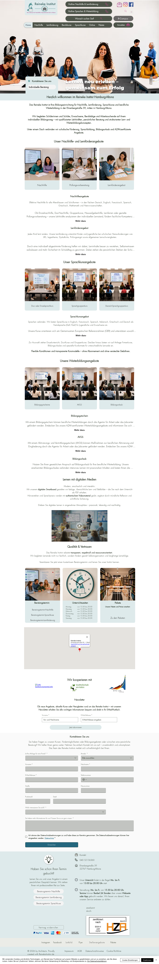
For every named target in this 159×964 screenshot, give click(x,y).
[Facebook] (131, 4)
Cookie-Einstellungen (130, 960)
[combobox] (51, 758)
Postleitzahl (29, 797)
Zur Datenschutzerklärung (97, 961)
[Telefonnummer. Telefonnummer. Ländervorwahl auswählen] (84, 779)
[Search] (125, 11)
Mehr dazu (80, 221)
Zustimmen (147, 960)
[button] (131, 11)
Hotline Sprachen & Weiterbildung (83, 11)
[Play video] (79, 526)
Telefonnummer (86, 775)
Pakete (113, 942)
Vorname (45, 715)
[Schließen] (156, 960)
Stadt (55, 797)
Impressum (69, 951)
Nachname (85, 764)
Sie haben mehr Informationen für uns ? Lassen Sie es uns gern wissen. (49, 818)
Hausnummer (85, 786)
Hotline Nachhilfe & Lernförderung (83, 4)
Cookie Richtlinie (114, 951)
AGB (79, 951)
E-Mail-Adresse (86, 715)
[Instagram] (125, 4)
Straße (27, 786)
